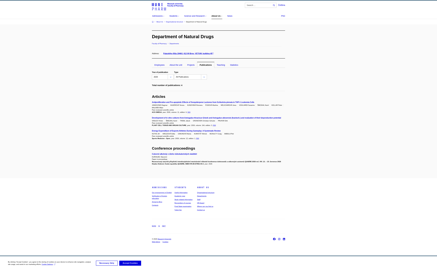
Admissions (159, 187)
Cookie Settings (47, 264)
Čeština (281, 5)
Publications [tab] (206, 65)
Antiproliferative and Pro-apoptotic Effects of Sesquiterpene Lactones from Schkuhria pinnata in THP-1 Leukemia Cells (203, 102)
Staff (198, 199)
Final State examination (182, 206)
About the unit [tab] (176, 65)
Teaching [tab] (221, 65)
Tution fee (178, 210)
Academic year (179, 196)
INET (164, 226)
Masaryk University (164, 239)
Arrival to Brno (157, 202)
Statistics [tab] (234, 65)
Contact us (201, 210)
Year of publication (160, 72)
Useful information (181, 192)
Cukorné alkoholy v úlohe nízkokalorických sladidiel (174, 154)
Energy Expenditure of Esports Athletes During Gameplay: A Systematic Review (186, 131)
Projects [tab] (191, 65)
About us (203, 187)
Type (176, 72)
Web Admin (156, 242)
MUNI (154, 226)
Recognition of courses (182, 203)
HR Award (200, 203)
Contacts (155, 205)
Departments (201, 196)
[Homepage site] (168, 6)
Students (180, 187)
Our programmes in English (162, 192)
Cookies (165, 242)
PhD (283, 16)
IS (159, 226)
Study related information (183, 199)
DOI (189, 112)
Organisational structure (205, 192)
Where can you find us (205, 206)
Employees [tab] (159, 65)
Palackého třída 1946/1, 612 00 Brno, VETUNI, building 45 (187, 54)
